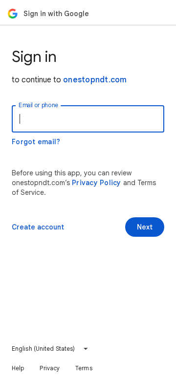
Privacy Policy (96, 182)
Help (18, 368)
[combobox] (50, 349)
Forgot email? (36, 141)
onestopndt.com (95, 80)
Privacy (50, 368)
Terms (83, 368)
